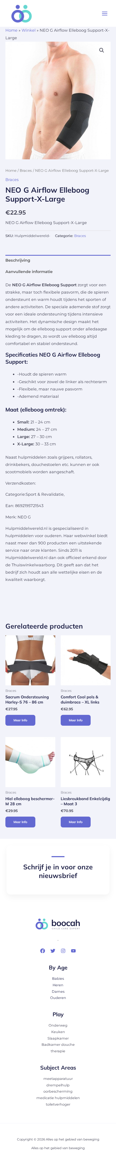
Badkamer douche (58, 1045)
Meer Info (20, 720)
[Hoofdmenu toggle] (105, 13)
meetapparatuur (58, 1079)
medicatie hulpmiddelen (58, 1098)
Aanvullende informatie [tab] (29, 271)
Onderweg (58, 1025)
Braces (26, 170)
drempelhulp (58, 1085)
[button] (102, 50)
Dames (58, 992)
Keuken (58, 1032)
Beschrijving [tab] (17, 260)
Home (11, 30)
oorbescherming (58, 1091)
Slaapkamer (58, 1038)
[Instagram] (63, 950)
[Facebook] (42, 950)
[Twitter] (52, 950)
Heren (58, 985)
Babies (58, 979)
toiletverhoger (58, 1104)
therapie (58, 1051)
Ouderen (58, 998)
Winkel (29, 30)
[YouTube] (73, 950)
